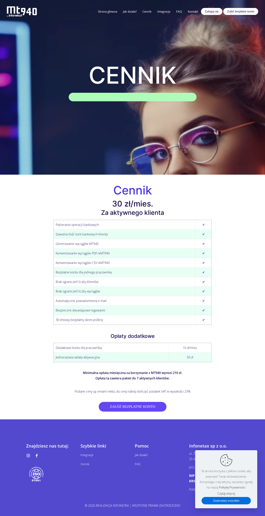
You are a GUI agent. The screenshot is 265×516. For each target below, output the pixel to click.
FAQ (137, 464)
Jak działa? (141, 455)
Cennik (85, 464)
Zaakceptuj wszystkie (226, 500)
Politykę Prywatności (232, 487)
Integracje (87, 455)
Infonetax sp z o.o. (208, 446)
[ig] (28, 456)
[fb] (37, 456)
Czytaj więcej (226, 493)
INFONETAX (121, 505)
